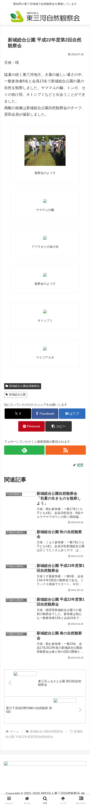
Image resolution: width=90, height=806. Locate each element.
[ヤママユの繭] (45, 201)
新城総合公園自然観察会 (24, 386)
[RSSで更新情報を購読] (65, 450)
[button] (58, 426)
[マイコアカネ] (45, 348)
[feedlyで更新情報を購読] (24, 450)
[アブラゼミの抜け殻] (45, 238)
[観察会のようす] (45, 150)
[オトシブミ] (45, 311)
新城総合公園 (17, 394)
